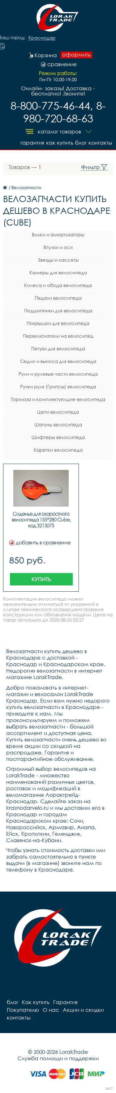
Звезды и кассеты (58, 260)
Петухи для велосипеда (58, 348)
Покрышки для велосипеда (58, 323)
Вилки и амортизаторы (58, 234)
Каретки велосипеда (58, 450)
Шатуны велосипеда (58, 424)
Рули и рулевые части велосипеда (58, 374)
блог (81, 142)
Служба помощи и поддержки (58, 1058)
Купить (41, 579)
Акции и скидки (83, 1009)
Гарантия (32, 142)
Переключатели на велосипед (58, 336)
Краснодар (41, 38)
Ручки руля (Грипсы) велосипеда (58, 386)
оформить (76, 55)
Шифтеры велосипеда (58, 437)
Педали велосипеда (58, 298)
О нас (51, 1009)
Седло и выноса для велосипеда (58, 361)
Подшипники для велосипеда (58, 310)
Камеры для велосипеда (58, 272)
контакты (100, 142)
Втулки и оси (58, 247)
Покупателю (23, 1009)
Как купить (59, 142)
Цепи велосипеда (58, 412)
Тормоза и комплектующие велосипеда (58, 399)
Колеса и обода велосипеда (58, 285)
